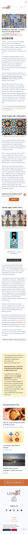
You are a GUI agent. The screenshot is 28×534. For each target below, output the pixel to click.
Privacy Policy (14, 521)
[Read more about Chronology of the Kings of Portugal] (14, 437)
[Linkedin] (17, 510)
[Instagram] (14, 510)
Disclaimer (14, 519)
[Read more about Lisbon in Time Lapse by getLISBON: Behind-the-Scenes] (14, 459)
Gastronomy (11, 427)
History (19, 34)
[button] (26, 2)
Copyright (14, 517)
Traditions (21, 427)
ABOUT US (14, 499)
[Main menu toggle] (21, 7)
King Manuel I (19, 320)
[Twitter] (10, 510)
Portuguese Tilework (7, 35)
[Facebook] (6, 510)
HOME (14, 497)
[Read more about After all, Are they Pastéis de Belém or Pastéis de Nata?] (14, 414)
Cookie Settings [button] (7, 529)
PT (25, 7)
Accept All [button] (14, 529)
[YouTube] (21, 510)
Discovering (13, 34)
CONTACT (14, 501)
